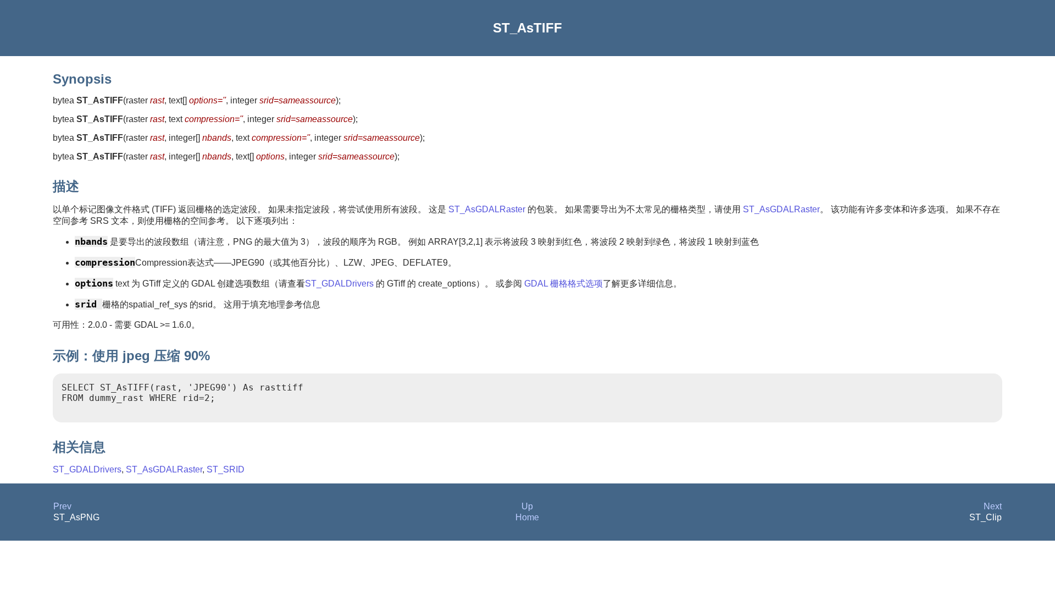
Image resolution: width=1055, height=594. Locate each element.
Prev (62, 506)
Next (993, 506)
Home (527, 517)
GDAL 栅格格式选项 (562, 283)
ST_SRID (226, 469)
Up (527, 506)
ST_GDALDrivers (339, 283)
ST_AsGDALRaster (486, 209)
